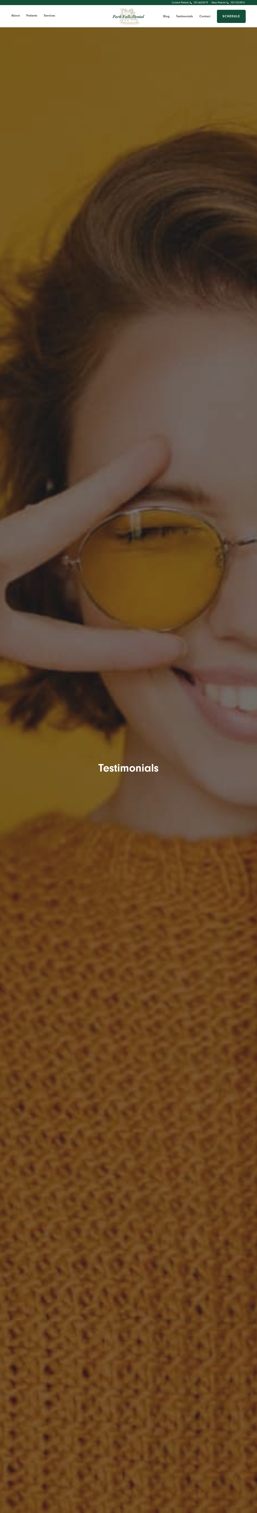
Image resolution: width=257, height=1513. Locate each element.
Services (49, 15)
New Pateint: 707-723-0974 (228, 2)
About (15, 15)
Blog (166, 16)
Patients (31, 15)
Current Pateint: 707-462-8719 (190, 2)
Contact (204, 16)
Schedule (231, 16)
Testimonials (184, 16)
